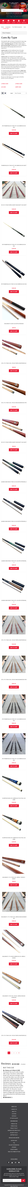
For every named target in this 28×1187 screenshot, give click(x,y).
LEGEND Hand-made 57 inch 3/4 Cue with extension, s (14, 521)
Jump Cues (18, 87)
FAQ (14, 1142)
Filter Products (6, 33)
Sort (11, 93)
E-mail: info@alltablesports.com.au (14, 16)
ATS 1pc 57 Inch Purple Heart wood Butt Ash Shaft (14, 442)
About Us (14, 1111)
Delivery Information (14, 1145)
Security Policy (14, 1132)
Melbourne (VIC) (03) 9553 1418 (14, 13)
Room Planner (14, 1149)
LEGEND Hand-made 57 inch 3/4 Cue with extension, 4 (14, 481)
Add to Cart (14, 133)
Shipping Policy (14, 1135)
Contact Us (14, 1109)
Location (14, 1113)
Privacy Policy (14, 1128)
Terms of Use (14, 1123)
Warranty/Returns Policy (14, 1130)
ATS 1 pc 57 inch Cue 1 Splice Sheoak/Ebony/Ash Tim (13, 402)
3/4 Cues (3, 87)
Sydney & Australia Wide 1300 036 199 (14, 15)
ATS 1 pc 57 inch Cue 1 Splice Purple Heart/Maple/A (13, 363)
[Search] (25, 10)
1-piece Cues (4, 83)
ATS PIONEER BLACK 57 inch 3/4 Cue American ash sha (14, 284)
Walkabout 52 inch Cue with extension (13, 323)
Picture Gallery (14, 1118)
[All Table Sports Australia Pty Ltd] (10, 4)
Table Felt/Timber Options (14, 1151)
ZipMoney (14, 1147)
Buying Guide (14, 1140)
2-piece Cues (18, 83)
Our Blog (14, 1116)
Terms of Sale (14, 1126)
